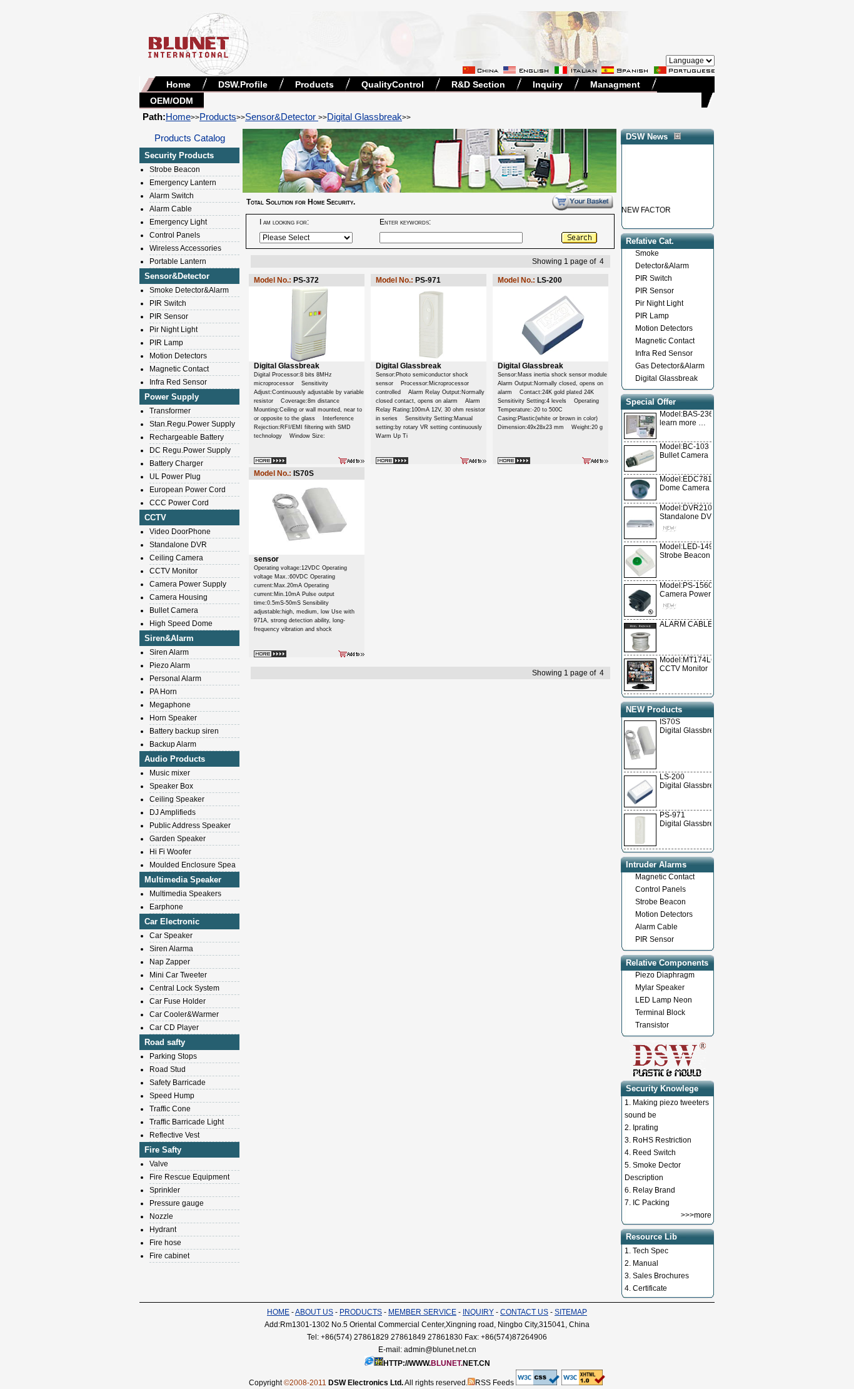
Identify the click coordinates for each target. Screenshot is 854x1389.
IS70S (670, 721)
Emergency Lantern (182, 182)
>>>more (696, 1215)
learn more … (691, 418)
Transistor (652, 1025)
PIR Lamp (166, 342)
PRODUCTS (360, 1312)
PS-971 (672, 815)
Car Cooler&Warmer (184, 1014)
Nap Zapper (169, 961)
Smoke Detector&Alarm (189, 290)
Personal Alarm (175, 678)
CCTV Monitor (173, 571)
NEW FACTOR (646, 202)
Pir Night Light (173, 329)
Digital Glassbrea (689, 730)
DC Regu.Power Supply (190, 450)
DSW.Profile (243, 84)
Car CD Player (174, 1027)
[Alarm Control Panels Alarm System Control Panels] (351, 461)
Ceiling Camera (176, 557)
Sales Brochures (661, 1275)
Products (314, 84)
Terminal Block (660, 1012)
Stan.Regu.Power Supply (192, 424)
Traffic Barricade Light (186, 1122)
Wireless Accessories (185, 248)
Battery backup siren (184, 731)
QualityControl (392, 84)
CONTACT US (524, 1312)
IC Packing (651, 1202)
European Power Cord (187, 489)
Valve (158, 1163)
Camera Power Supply (187, 584)
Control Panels (174, 235)
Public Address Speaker (190, 825)
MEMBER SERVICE (422, 1312)
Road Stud (167, 1069)
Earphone (166, 906)
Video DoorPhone (180, 531)
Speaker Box (171, 786)
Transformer (170, 411)
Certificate (650, 1288)
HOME (278, 1312)
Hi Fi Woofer (170, 851)
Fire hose (165, 1242)
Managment (615, 84)
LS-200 (672, 776)
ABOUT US (314, 1312)
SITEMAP (571, 1312)
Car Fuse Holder (177, 1001)
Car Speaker (171, 935)
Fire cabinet (169, 1255)
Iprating (645, 1127)
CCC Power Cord (179, 502)
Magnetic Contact (179, 369)
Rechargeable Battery (186, 437)
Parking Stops (173, 1056)
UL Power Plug (175, 476)
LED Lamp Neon (663, 1000)
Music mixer (169, 773)
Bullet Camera (173, 610)
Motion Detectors (178, 355)
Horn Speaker (173, 718)
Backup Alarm (172, 744)
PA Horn (163, 691)
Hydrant (162, 1229)
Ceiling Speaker (176, 799)
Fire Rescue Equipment (189, 1177)
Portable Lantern (177, 261)
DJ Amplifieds (172, 812)
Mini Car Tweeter (178, 975)
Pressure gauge (176, 1203)
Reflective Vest (174, 1135)
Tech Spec (650, 1250)
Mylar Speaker (660, 987)
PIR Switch (167, 303)
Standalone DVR (178, 544)
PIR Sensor (168, 316)
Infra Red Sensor (178, 382)
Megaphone (170, 704)
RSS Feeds (494, 1382)
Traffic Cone (170, 1108)
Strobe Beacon (174, 169)
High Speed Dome (181, 623)
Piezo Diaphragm (665, 975)
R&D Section (478, 84)
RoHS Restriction (662, 1140)
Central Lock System (184, 988)
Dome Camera (690, 483)
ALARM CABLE (686, 624)
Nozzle (161, 1216)
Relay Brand (654, 1190)
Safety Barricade (177, 1082)
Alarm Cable (170, 209)
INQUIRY (478, 1312)
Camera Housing (178, 597)
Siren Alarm (169, 652)
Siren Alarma (171, 948)
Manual (645, 1263)
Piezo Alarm (169, 665)
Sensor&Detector (281, 116)
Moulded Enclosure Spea (192, 865)
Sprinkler (164, 1190)
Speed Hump (171, 1095)
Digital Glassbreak (364, 116)
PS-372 (306, 280)
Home (178, 84)
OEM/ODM (171, 101)
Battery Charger (176, 463)
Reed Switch (654, 1152)
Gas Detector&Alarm (670, 365)
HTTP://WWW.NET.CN (436, 1363)
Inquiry (548, 84)
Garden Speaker (177, 838)
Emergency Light (178, 222)
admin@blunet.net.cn (440, 1349)
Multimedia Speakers (185, 893)
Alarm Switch (171, 195)
